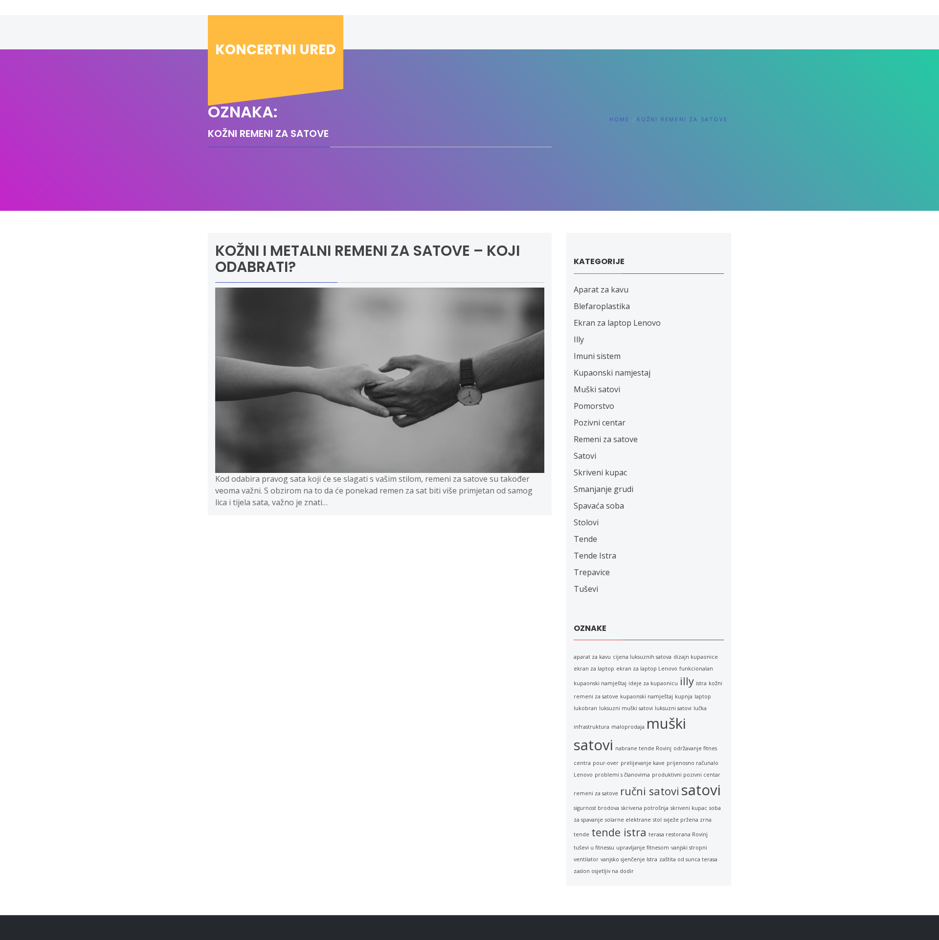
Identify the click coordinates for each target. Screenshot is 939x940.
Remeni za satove (606, 439)
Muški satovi (597, 389)
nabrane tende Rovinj (643, 748)
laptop (702, 696)
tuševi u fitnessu (594, 847)
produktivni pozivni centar (686, 774)
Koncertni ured (275, 49)
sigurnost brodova (596, 808)
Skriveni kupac (600, 472)
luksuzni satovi (673, 708)
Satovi (585, 455)
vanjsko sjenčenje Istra (629, 859)
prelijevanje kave (643, 763)
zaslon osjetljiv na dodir (604, 871)
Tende (585, 539)
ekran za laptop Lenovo (646, 668)
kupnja (684, 696)
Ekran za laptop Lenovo (617, 322)
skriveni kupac (689, 808)
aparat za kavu (592, 656)
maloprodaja (628, 726)
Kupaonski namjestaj (612, 372)
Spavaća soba (599, 505)
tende (581, 834)
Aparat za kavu (601, 289)
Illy (579, 339)
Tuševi (586, 588)
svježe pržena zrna (688, 819)
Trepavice (592, 572)
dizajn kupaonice (695, 656)
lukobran (585, 708)
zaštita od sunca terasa (688, 859)
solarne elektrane (628, 819)
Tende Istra (595, 555)
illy (687, 681)
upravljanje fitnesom (642, 847)
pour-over (606, 763)
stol (657, 819)
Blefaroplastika (602, 306)
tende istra (619, 832)
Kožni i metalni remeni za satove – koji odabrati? (367, 258)
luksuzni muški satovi (626, 708)
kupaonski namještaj (646, 696)
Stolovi (586, 522)
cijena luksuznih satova (642, 656)
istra (701, 683)
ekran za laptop (594, 668)
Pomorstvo (594, 406)
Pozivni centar (600, 422)
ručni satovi (649, 791)
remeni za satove (596, 793)
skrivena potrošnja (645, 808)
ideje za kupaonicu (653, 683)
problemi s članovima (622, 774)
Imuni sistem (597, 356)
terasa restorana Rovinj (678, 834)
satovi (701, 790)
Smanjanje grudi (603, 489)
